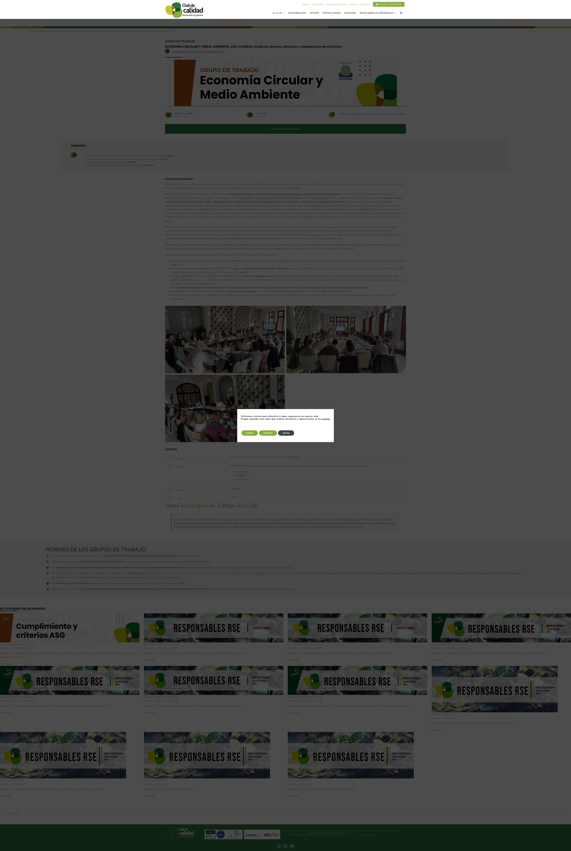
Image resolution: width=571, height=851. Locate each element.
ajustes (326, 419)
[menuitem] (388, 4)
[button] (401, 13)
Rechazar (267, 433)
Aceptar (249, 433)
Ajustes (286, 433)
